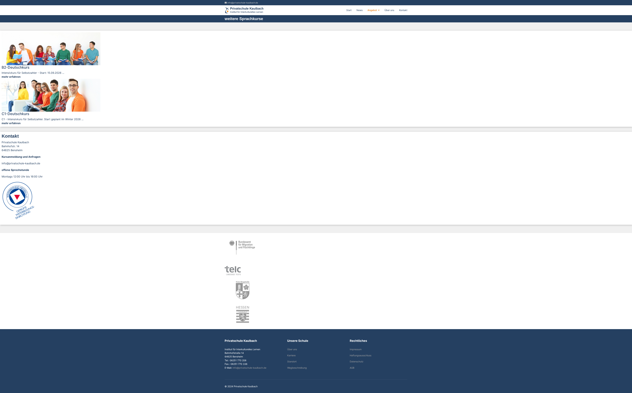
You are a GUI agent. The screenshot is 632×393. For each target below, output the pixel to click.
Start (349, 10)
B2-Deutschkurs (15, 67)
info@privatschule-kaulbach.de (242, 2)
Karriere (291, 355)
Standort (292, 361)
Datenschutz (356, 361)
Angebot (372, 10)
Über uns (389, 10)
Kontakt (403, 10)
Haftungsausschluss (360, 355)
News (359, 10)
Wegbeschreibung (297, 367)
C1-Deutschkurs (15, 114)
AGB (352, 367)
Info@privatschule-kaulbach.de (249, 367)
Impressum (356, 349)
